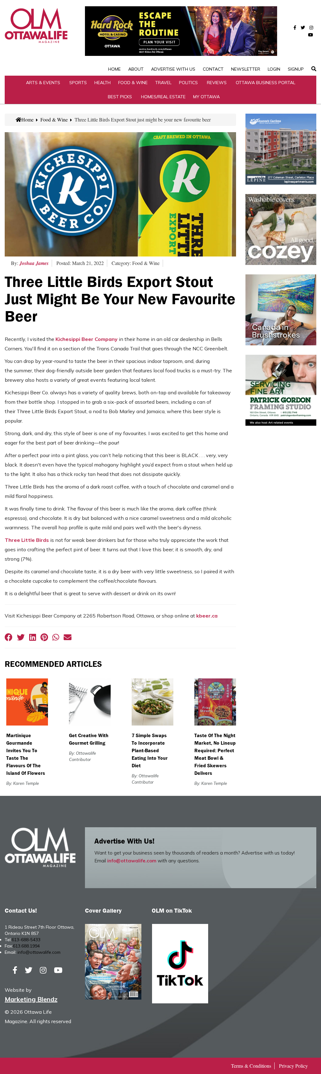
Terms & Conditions (251, 1065)
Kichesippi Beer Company (86, 339)
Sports (78, 82)
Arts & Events (43, 82)
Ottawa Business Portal (265, 82)
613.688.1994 (26, 946)
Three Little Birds (27, 540)
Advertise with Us (173, 69)
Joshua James (34, 263)
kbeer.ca (207, 616)
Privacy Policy (293, 1065)
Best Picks (120, 97)
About (136, 69)
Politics (188, 82)
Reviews (217, 82)
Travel (163, 82)
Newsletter (245, 69)
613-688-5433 (26, 939)
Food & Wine (133, 82)
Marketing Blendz (31, 999)
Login (274, 69)
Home (114, 69)
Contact (213, 69)
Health (102, 82)
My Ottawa (206, 97)
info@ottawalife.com (131, 861)
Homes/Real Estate (163, 97)
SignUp (296, 69)
